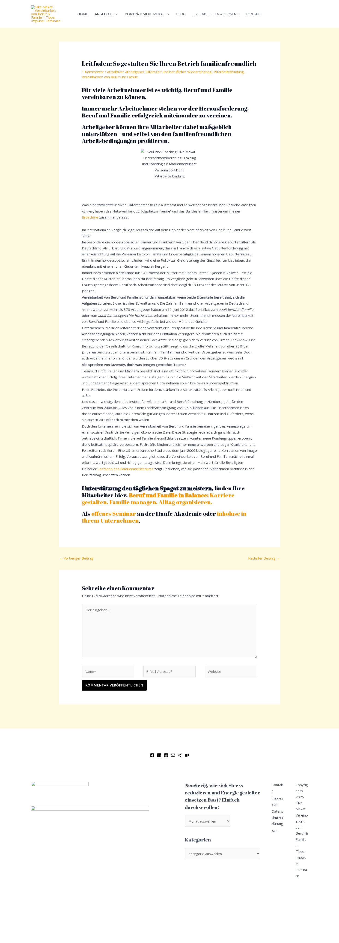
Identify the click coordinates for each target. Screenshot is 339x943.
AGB (275, 830)
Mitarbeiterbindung (228, 71)
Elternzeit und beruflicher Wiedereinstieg (178, 71)
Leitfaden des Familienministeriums (125, 469)
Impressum (277, 801)
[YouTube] (187, 755)
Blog (181, 14)
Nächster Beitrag (264, 558)
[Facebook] (152, 755)
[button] (115, 14)
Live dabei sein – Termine (215, 14)
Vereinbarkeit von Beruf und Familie (110, 77)
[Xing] (180, 755)
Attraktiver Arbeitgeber (125, 71)
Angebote (104, 14)
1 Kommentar (93, 71)
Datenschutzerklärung (278, 817)
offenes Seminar (113, 513)
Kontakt (253, 14)
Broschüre (90, 217)
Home (82, 14)
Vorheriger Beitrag (76, 558)
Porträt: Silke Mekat (145, 14)
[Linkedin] (159, 755)
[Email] (173, 755)
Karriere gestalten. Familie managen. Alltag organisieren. (158, 498)
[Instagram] (166, 755)
